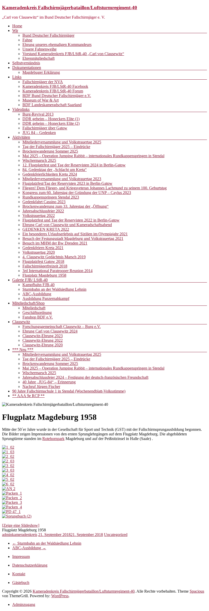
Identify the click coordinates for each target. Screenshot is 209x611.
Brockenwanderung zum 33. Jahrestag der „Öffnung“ (65, 206)
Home (17, 26)
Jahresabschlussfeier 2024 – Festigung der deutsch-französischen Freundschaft (85, 377)
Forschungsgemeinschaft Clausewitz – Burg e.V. (61, 326)
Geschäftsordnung (37, 312)
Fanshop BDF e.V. (37, 317)
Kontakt (18, 574)
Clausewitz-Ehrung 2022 (42, 340)
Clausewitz (21, 322)
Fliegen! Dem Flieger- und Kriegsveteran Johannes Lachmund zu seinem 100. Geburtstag (94, 188)
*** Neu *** (22, 349)
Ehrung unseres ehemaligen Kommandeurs (57, 44)
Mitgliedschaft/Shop (28, 303)
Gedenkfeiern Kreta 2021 (42, 248)
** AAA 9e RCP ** (28, 396)
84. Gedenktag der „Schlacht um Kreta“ (54, 169)
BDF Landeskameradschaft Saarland (52, 105)
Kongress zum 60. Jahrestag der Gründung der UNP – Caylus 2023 (76, 192)
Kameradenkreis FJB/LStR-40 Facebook (55, 86)
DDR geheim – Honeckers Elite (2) (51, 123)
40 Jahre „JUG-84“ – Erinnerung (49, 382)
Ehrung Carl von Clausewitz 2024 (49, 331)
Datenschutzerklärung (29, 565)
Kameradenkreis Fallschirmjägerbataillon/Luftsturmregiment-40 (69, 7)
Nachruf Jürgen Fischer (41, 386)
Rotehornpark (53, 438)
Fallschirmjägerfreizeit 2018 (44, 266)
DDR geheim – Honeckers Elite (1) (51, 119)
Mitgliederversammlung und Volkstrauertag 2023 (61, 179)
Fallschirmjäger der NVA (42, 82)
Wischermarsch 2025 (39, 160)
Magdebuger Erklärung (41, 72)
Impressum (21, 556)
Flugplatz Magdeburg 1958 (44, 275)
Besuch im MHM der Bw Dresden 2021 (54, 243)
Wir (15, 30)
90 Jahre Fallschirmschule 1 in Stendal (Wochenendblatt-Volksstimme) (68, 391)
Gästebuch (20, 582)
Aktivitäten (21, 137)
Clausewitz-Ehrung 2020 (42, 345)
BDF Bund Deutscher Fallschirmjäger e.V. (56, 95)
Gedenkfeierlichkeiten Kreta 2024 (49, 174)
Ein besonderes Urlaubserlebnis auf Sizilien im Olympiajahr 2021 (75, 234)
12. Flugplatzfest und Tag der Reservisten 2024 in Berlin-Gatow (74, 165)
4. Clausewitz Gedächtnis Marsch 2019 (54, 257)
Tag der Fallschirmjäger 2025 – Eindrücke (56, 146)
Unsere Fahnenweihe (39, 49)
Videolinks (21, 109)
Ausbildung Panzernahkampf (45, 298)
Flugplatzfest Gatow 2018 (43, 261)
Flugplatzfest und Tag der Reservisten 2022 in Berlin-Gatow (71, 220)
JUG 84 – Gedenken (39, 132)
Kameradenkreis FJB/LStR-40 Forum (52, 91)
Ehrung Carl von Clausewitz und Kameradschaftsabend (67, 225)
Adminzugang (23, 604)
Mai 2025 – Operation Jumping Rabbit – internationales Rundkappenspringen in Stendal (93, 156)
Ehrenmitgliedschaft (38, 58)
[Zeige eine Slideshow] (20, 525)
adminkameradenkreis (19, 534)
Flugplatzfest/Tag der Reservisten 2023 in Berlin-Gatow (67, 183)
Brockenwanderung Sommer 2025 (50, 151)
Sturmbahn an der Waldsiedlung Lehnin (54, 289)
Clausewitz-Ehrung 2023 (42, 336)
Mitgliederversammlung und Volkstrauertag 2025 (61, 142)
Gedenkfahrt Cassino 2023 (44, 202)
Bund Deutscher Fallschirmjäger (48, 35)
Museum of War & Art (40, 100)
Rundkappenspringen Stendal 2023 (50, 197)
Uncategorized (115, 534)
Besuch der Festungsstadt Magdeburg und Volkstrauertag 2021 (72, 238)
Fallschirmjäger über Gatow (44, 128)
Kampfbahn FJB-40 (38, 285)
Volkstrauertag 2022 (38, 215)
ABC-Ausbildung (36, 294)
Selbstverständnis (26, 63)
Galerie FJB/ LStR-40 (30, 280)
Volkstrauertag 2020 (38, 252)
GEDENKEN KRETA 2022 (45, 229)
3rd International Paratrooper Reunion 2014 (57, 270)
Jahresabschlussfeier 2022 (43, 211)
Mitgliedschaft (33, 308)
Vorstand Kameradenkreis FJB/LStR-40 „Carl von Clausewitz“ (73, 54)
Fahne (27, 40)
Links (16, 77)
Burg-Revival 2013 (38, 114)
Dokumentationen (26, 67)
